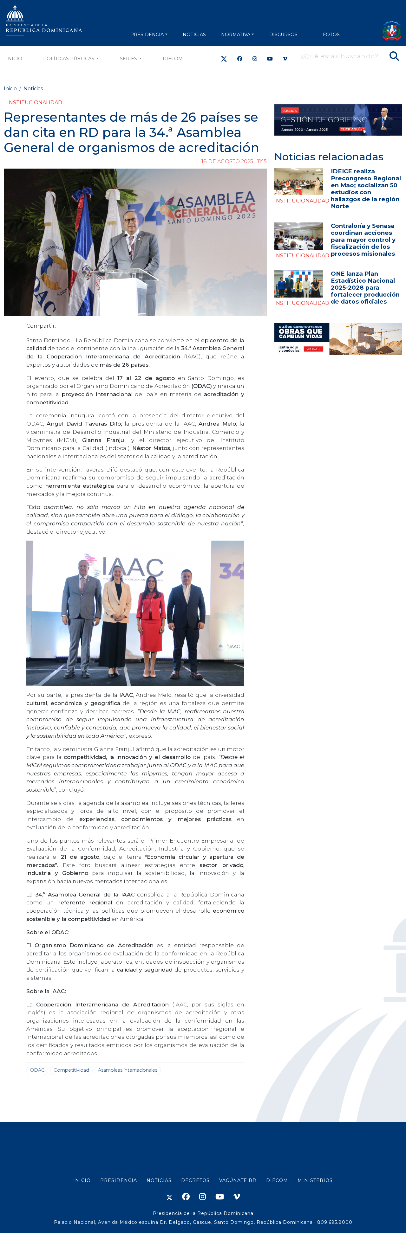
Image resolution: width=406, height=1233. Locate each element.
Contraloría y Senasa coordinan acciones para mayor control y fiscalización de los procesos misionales (363, 239)
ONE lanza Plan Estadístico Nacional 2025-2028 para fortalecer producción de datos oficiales (365, 287)
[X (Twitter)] (224, 59)
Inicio (14, 58)
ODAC (37, 1070)
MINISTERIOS (315, 1180)
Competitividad (71, 1070)
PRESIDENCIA (147, 34)
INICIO (82, 1180)
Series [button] (129, 58)
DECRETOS (195, 1180)
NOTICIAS (194, 34)
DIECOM (173, 58)
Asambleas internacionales (127, 1070)
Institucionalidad (34, 103)
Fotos (331, 34)
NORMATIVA (235, 34)
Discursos (283, 34)
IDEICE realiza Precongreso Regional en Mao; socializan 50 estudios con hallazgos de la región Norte (366, 189)
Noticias (33, 89)
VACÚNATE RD (238, 1180)
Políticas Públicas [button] (69, 58)
